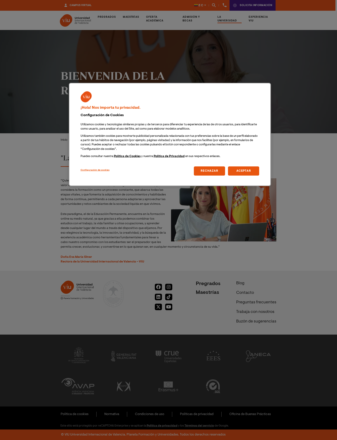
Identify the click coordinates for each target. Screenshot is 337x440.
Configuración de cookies (95, 170)
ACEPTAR (243, 170)
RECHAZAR (209, 170)
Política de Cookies (127, 156)
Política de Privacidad (169, 156)
